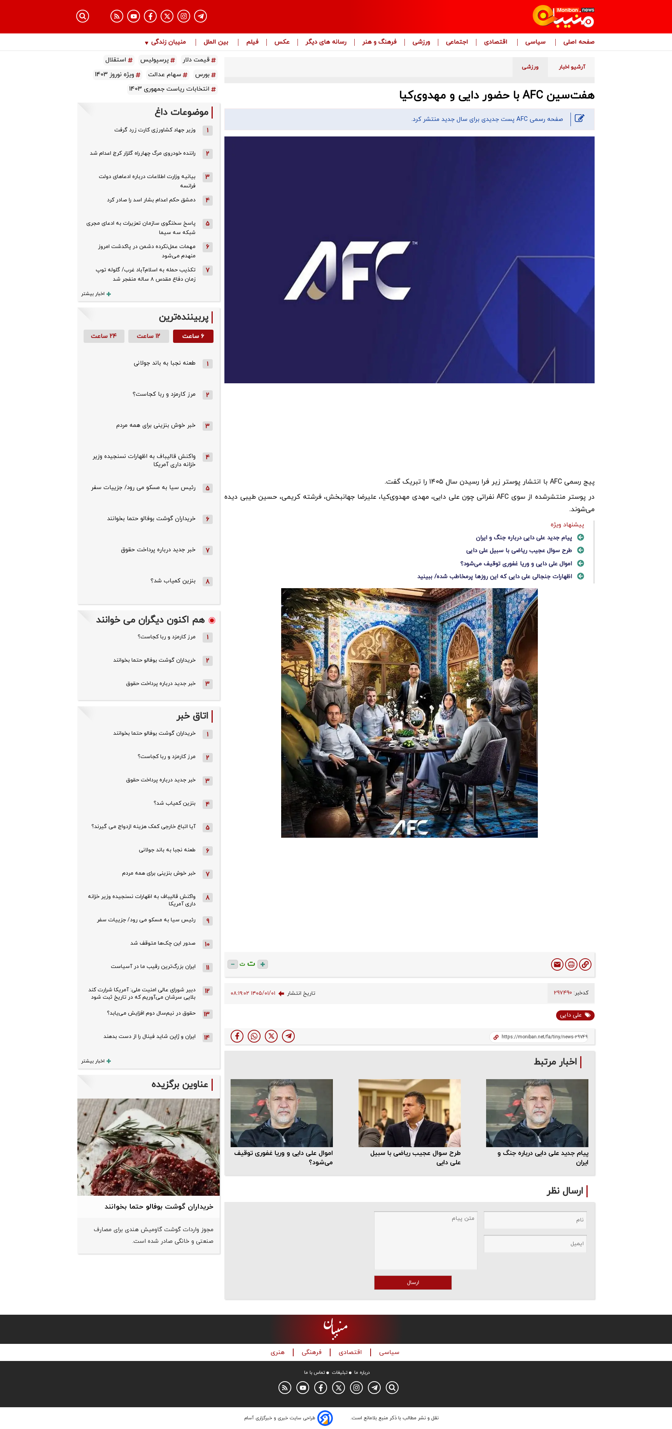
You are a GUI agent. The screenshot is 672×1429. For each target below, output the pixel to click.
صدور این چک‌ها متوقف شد (163, 943)
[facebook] (237, 1036)
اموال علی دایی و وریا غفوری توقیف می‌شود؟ (516, 564)
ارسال (413, 1282)
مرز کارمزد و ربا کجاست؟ (164, 394)
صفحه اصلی (579, 42)
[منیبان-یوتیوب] (133, 16)
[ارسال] (557, 964)
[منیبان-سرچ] (392, 1387)
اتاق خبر (192, 716)
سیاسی (536, 42)
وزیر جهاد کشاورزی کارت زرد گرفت (155, 130)
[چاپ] (571, 964)
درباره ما (362, 1373)
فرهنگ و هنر (379, 42)
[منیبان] (517, 16)
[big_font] (262, 964)
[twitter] (271, 1036)
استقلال (115, 60)
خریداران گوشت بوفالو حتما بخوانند (151, 519)
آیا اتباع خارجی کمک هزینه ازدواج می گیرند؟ (143, 826)
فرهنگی (313, 1353)
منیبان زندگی (168, 42)
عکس (282, 42)
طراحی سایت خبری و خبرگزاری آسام (279, 1418)
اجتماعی (457, 42)
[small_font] (233, 964)
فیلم (252, 42)
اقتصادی (496, 42)
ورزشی (421, 42)
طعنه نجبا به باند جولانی (165, 363)
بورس (202, 74)
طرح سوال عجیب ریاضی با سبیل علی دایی (519, 551)
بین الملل (217, 42)
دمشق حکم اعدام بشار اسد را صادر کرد (151, 200)
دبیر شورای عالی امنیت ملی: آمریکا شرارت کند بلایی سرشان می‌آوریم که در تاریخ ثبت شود (142, 993)
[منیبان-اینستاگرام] (183, 16)
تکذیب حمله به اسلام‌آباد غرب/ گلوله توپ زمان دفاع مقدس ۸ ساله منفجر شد (146, 274)
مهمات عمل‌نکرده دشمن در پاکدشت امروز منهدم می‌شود (147, 251)
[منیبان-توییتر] (167, 16)
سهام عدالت (164, 74)
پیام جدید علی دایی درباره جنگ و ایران (524, 538)
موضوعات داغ (181, 113)
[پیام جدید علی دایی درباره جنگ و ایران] (537, 1113)
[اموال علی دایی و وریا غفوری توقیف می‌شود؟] (282, 1113)
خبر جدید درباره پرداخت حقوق (158, 550)
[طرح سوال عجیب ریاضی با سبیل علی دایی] (410, 1113)
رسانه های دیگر (326, 42)
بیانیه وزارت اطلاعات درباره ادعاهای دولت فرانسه (147, 181)
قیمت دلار (196, 60)
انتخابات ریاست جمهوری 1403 (169, 89)
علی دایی (571, 1015)
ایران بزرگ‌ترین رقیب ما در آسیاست (153, 966)
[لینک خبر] (585, 964)
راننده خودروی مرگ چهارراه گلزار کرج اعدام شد (143, 153)
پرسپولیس (154, 60)
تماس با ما (314, 1373)
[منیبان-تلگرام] (200, 16)
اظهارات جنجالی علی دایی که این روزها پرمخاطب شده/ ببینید (494, 577)
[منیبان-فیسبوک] (150, 16)
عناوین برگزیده (180, 1085)
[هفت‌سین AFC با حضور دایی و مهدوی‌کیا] (288, 1036)
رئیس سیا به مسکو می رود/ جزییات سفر (143, 488)
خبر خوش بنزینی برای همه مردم (156, 425)
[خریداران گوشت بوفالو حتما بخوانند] (148, 1147)
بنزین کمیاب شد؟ (173, 581)
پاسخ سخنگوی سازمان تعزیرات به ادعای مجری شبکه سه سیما (141, 228)
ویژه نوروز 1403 (114, 74)
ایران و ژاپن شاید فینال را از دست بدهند (149, 1036)
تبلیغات (340, 1373)
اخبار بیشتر (93, 293)
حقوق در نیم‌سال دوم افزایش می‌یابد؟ (151, 1013)
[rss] (116, 16)
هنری (279, 1353)
